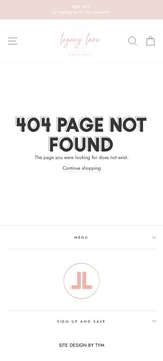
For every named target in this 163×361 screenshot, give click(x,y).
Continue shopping (82, 168)
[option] (81, 9)
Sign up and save (81, 321)
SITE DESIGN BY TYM (81, 345)
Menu (81, 237)
